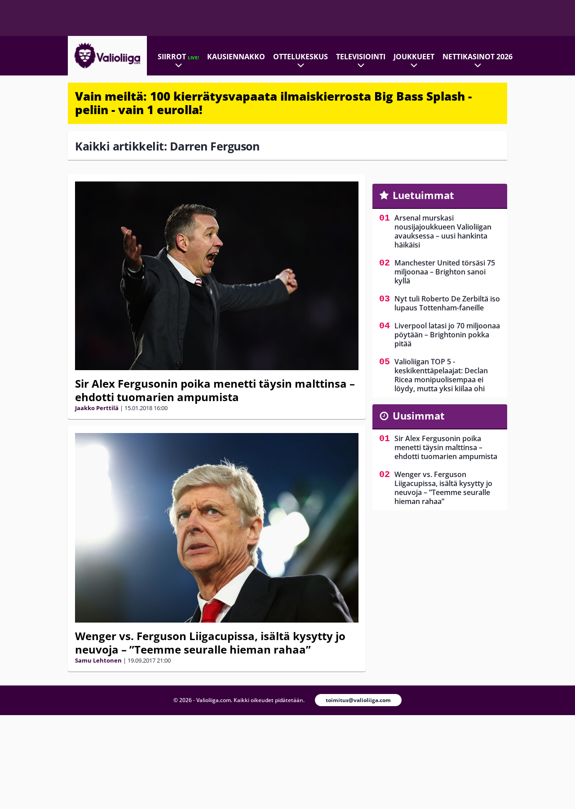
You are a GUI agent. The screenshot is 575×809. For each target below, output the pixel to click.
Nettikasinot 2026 (477, 57)
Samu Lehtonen (98, 660)
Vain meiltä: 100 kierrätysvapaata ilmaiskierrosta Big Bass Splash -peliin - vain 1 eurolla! (273, 103)
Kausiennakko (236, 57)
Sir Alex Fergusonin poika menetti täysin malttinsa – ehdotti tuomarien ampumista (215, 390)
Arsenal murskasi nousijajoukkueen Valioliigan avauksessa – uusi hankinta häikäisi (442, 231)
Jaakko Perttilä (97, 408)
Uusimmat (419, 415)
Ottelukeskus (300, 57)
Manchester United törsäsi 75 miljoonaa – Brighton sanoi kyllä (444, 272)
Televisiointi (360, 57)
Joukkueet (414, 57)
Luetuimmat (423, 195)
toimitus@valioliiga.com (358, 700)
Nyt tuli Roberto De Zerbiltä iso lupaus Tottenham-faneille (447, 303)
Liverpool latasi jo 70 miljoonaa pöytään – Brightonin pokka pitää (447, 335)
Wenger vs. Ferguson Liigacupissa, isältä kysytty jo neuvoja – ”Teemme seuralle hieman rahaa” (210, 642)
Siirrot (178, 57)
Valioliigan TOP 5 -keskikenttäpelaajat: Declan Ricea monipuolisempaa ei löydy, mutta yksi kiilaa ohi (441, 375)
